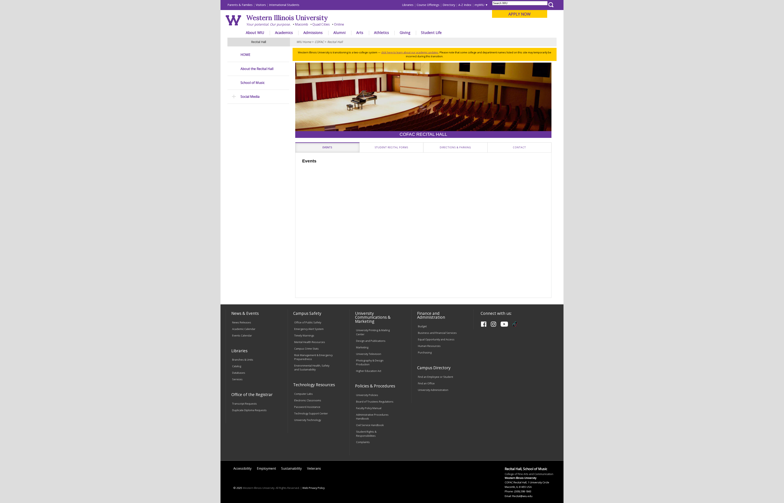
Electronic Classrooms (307, 400)
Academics (284, 32)
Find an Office (426, 383)
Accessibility (242, 468)
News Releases (241, 322)
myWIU (479, 5)
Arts (359, 32)
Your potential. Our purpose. (268, 24)
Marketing (362, 347)
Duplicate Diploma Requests (249, 410)
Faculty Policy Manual (368, 408)
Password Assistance (307, 407)
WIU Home (303, 42)
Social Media (250, 97)
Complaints (363, 442)
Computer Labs (303, 394)
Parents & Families (240, 5)
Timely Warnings (304, 335)
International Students (284, 5)
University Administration (433, 390)
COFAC (319, 42)
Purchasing (425, 352)
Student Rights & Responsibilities (366, 433)
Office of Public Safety (307, 322)
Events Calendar (242, 335)
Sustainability (291, 468)
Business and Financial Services (437, 333)
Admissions (313, 32)
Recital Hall (335, 42)
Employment (266, 468)
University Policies (367, 395)
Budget (422, 326)
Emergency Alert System (309, 329)
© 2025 (237, 488)
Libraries (407, 5)
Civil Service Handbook (370, 425)
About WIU (255, 32)
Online (339, 24)
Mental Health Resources (309, 342)
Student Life (431, 32)
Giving (405, 32)
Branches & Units (242, 359)
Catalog (236, 366)
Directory (449, 5)
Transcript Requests (244, 403)
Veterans (314, 468)
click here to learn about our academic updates (409, 52)
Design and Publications (370, 341)
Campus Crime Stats (306, 348)
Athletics (381, 32)
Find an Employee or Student (435, 377)
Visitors (261, 5)
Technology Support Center (311, 413)
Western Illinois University (287, 18)
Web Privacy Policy (313, 488)
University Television (368, 354)
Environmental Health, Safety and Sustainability (311, 367)
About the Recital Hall (257, 69)
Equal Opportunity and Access (436, 339)
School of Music (253, 83)
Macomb (301, 24)
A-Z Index (464, 5)
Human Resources (429, 346)
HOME (245, 55)
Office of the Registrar (252, 394)
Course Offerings (428, 5)
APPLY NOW (519, 14)
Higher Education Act (368, 371)
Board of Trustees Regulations (374, 401)
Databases (238, 373)
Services (237, 379)
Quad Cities (321, 24)
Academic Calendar (243, 329)
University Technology (307, 420)
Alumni (339, 32)
